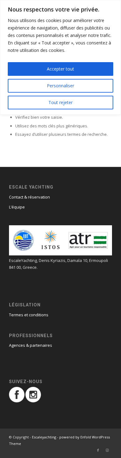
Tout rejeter (60, 102)
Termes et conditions (28, 315)
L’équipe (17, 207)
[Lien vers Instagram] (107, 450)
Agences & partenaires (30, 345)
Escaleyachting (44, 437)
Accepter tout (60, 69)
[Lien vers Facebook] (98, 450)
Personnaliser (60, 86)
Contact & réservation (29, 197)
